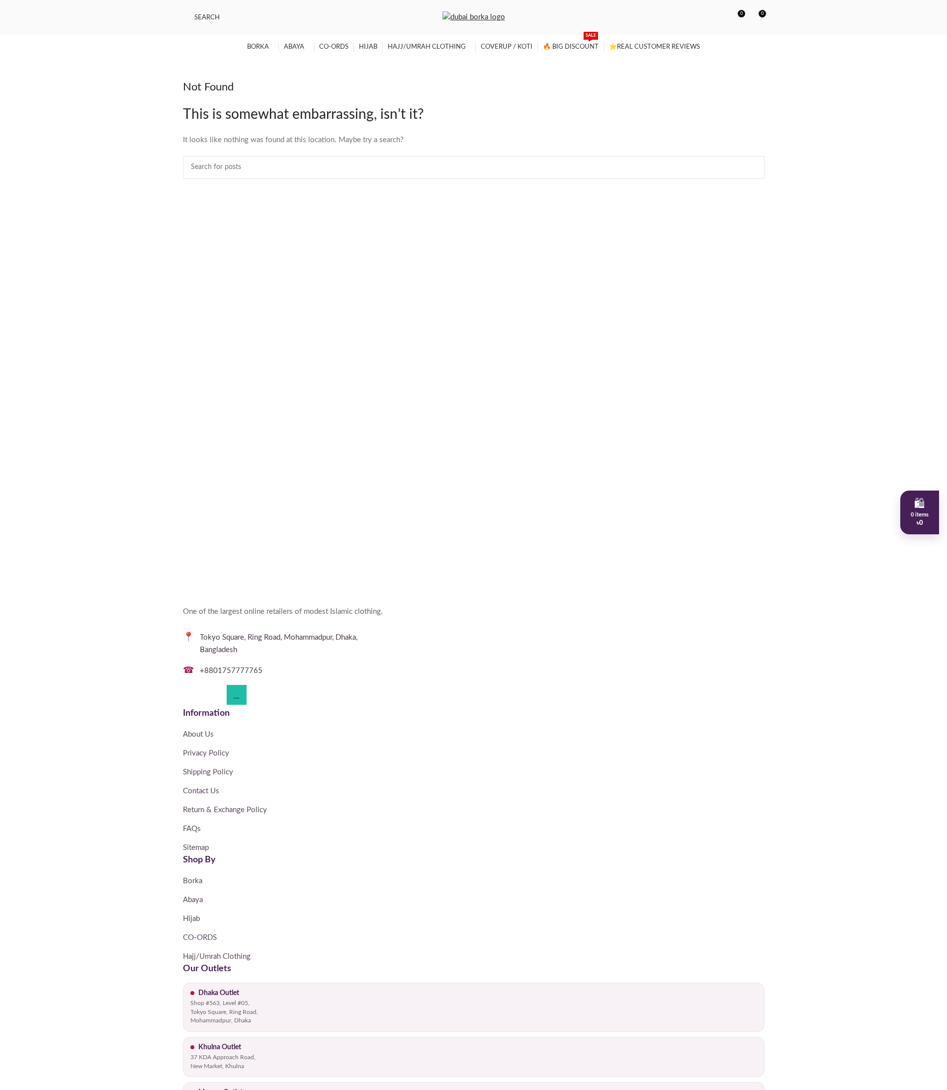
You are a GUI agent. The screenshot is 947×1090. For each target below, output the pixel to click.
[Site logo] (473, 17)
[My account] (719, 17)
